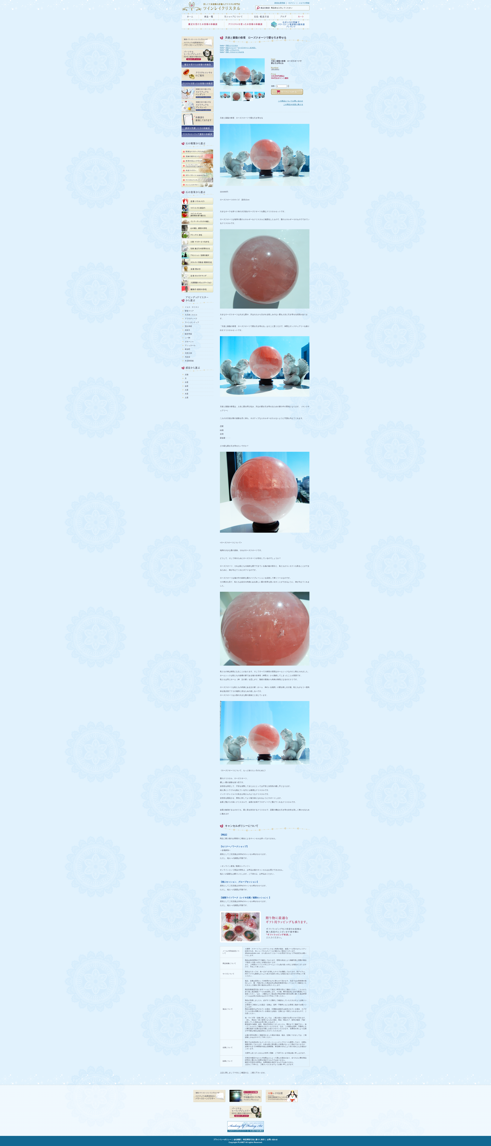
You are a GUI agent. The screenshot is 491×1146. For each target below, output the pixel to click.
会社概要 (237, 1139)
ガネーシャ (189, 342)
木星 (186, 394)
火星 (186, 390)
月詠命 (187, 357)
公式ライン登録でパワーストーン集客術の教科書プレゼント (288, 25)
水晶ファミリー (231, 48)
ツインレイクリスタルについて (233, 16)
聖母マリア (189, 311)
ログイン (291, 3)
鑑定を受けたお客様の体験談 (203, 25)
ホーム (190, 16)
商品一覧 (209, 16)
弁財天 (187, 330)
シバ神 (187, 338)
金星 (186, 386)
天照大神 (188, 353)
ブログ (283, 16)
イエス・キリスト (192, 307)
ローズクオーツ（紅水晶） (247, 48)
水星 (186, 382)
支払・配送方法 (261, 16)
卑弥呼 (187, 349)
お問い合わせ (272, 1139)
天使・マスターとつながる (235, 52)
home (222, 45)
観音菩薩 (188, 334)
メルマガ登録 (304, 3)
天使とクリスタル (232, 45)
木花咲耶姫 (189, 361)
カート (300, 16)
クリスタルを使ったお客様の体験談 (245, 25)
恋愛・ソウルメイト (232, 50)
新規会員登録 (279, 3)
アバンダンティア (192, 322)
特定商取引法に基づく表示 (254, 1139)
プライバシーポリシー (222, 1139)
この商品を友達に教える (293, 104)
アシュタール (190, 345)
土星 (186, 398)
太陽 (186, 375)
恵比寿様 (188, 326)
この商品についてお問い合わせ (290, 101)
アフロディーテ (191, 319)
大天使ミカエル (191, 315)
